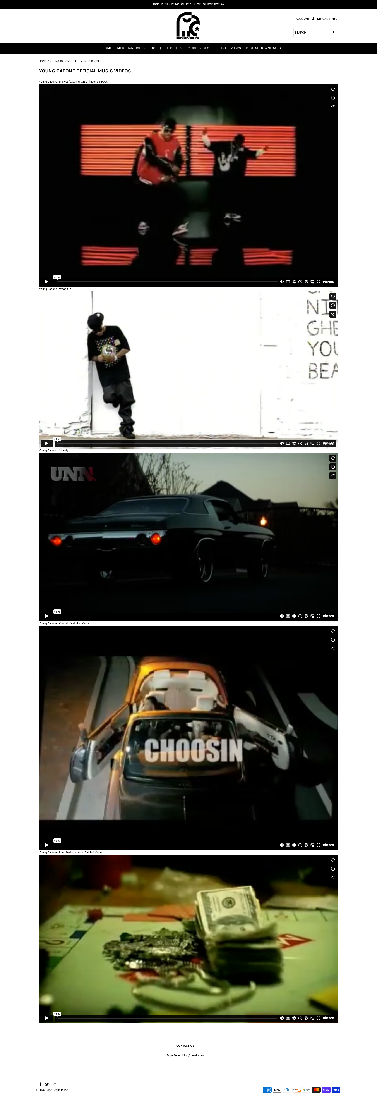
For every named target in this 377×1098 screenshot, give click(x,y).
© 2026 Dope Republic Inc (52, 1090)
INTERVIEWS (231, 48)
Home (43, 61)
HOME (107, 48)
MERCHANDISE (129, 48)
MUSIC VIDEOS (200, 48)
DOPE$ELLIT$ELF (164, 48)
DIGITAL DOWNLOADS (263, 48)
